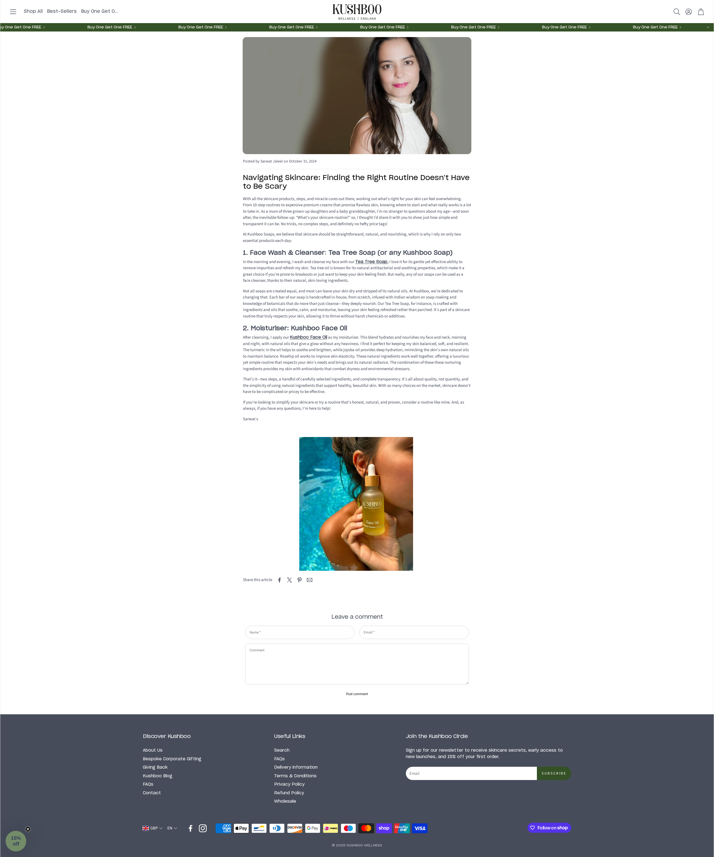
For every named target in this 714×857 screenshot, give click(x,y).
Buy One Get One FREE (375, 27)
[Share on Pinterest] (299, 580)
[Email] (309, 580)
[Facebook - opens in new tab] (190, 828)
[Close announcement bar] (708, 27)
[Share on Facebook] (279, 580)
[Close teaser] (28, 829)
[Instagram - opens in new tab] (203, 828)
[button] (13, 12)
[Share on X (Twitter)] (289, 580)
